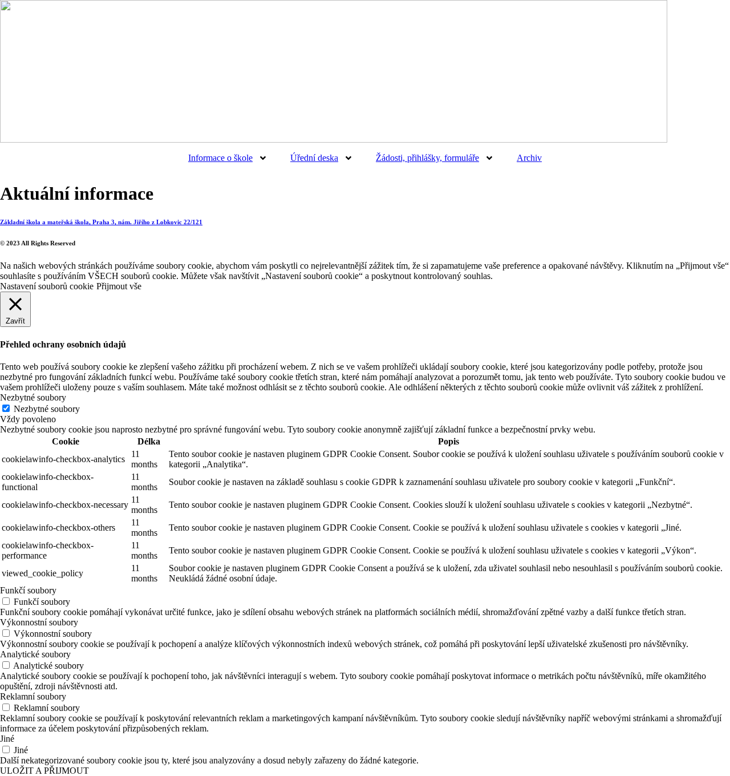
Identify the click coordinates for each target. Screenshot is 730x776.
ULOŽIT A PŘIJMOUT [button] (44, 770)
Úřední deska (314, 158)
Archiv (529, 158)
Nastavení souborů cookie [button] (47, 286)
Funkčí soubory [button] (28, 590)
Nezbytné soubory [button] (33, 397)
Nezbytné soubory (47, 409)
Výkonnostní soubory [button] (39, 622)
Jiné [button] (7, 738)
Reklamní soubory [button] (33, 696)
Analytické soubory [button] (35, 654)
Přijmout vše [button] (118, 286)
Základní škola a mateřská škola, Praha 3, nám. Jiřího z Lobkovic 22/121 (101, 222)
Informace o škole (220, 158)
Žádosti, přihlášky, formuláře (427, 158)
